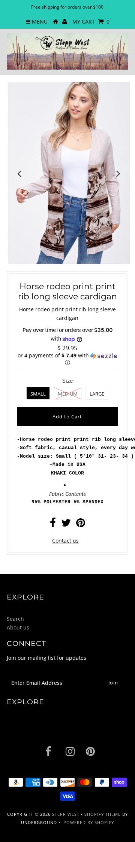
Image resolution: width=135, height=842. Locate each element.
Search (15, 618)
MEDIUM (68, 393)
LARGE (97, 393)
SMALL (38, 393)
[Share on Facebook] (53, 524)
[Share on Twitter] (66, 524)
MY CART (91, 21)
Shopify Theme (102, 814)
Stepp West (66, 814)
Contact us (65, 540)
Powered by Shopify (88, 822)
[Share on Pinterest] (80, 524)
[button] (67, 359)
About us (18, 627)
